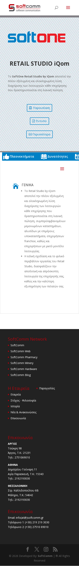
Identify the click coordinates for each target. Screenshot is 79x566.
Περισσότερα (41, 134)
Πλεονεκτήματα (22, 156)
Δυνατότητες (58, 156)
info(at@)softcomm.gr (30, 517)
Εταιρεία (16, 394)
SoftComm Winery (22, 363)
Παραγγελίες (47, 388)
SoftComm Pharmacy (24, 357)
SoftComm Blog (21, 375)
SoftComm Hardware (24, 369)
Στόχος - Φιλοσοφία (23, 400)
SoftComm (17, 345)
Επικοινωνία (18, 418)
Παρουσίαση (41, 108)
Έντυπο (41, 121)
